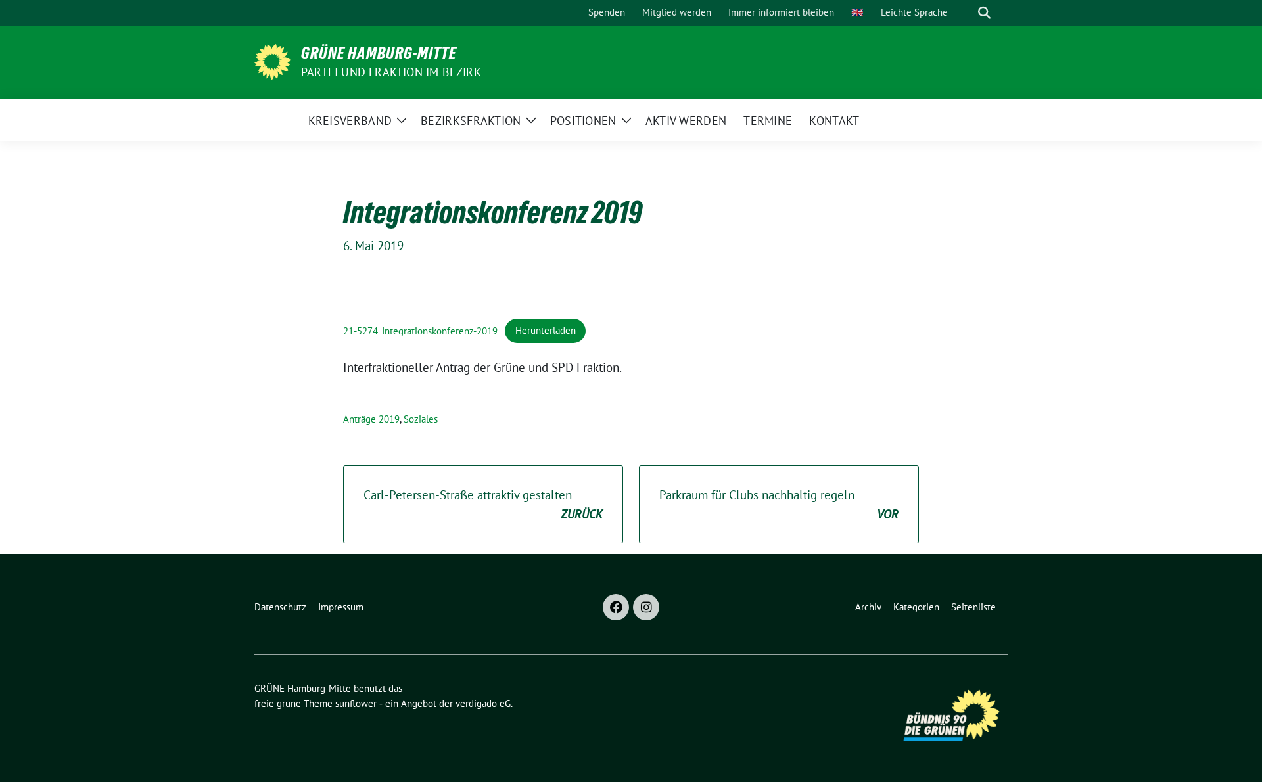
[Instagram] (646, 607)
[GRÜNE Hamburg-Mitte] (272, 60)
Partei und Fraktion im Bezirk (391, 72)
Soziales (421, 419)
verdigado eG (483, 703)
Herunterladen (545, 330)
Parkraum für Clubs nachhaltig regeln (779, 504)
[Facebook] (616, 607)
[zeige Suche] (984, 13)
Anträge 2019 (371, 419)
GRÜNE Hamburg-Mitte (379, 53)
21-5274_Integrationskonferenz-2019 (420, 330)
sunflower (356, 703)
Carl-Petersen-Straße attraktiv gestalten (483, 504)
